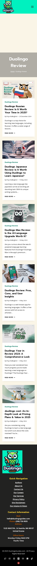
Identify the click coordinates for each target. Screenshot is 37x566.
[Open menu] (32, 7)
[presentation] (18, 89)
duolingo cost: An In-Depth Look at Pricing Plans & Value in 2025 (17, 414)
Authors (18, 482)
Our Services (18, 496)
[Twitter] (5, 559)
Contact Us (18, 489)
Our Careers (18, 493)
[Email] (23, 559)
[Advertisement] (18, 33)
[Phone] (27, 559)
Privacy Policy (18, 499)
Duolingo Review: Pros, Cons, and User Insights (18, 293)
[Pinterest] (14, 559)
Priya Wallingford (12, 116)
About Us (18, 486)
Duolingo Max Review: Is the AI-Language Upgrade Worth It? (17, 233)
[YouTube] (10, 559)
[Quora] (18, 563)
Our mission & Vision (18, 506)
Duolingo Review (11, 102)
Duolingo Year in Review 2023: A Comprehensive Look (17, 354)
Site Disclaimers (18, 503)
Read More (10, 133)
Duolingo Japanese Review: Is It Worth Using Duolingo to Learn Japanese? (16, 171)
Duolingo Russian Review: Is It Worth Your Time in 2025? (16, 109)
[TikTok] (32, 559)
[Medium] (18, 559)
